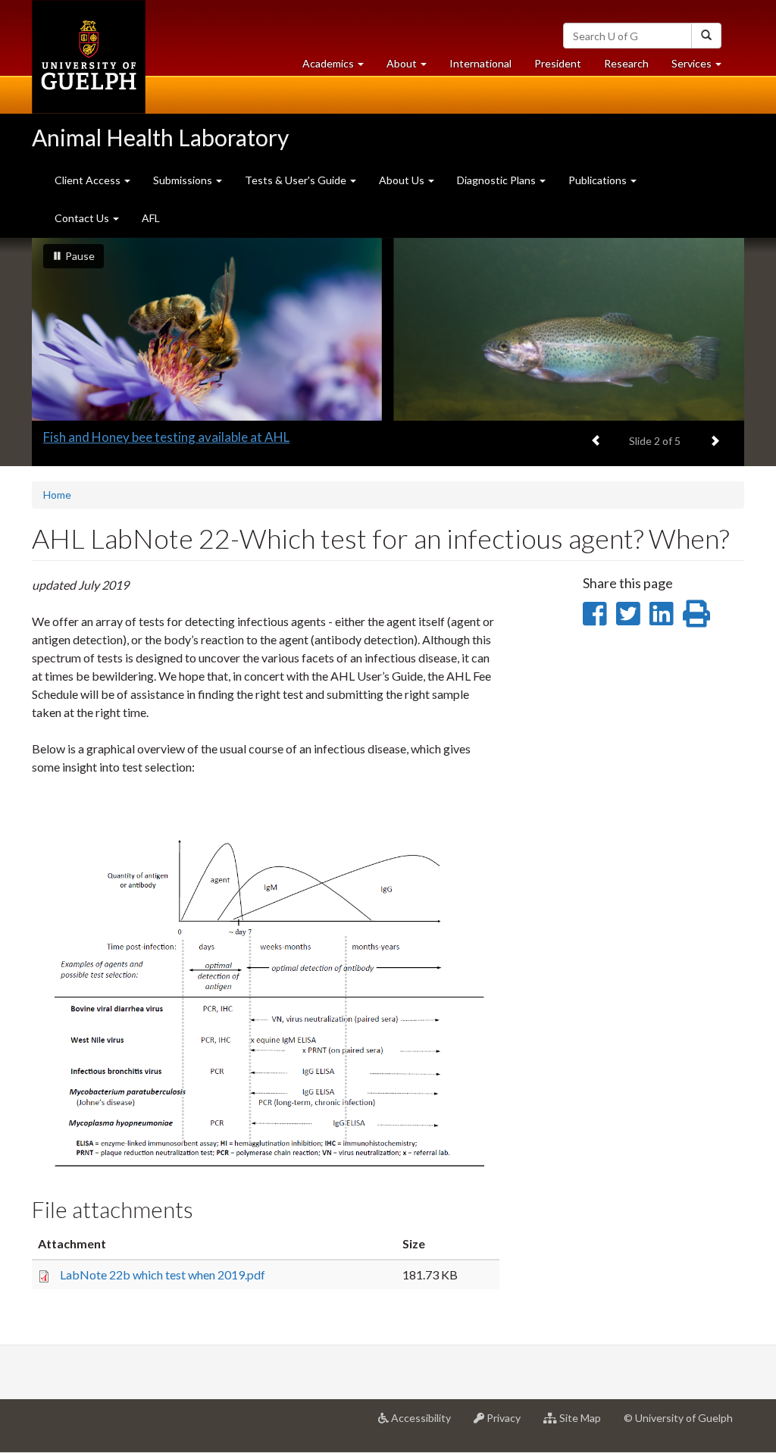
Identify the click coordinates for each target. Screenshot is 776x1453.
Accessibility (425, 1424)
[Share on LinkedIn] (661, 613)
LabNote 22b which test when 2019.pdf (162, 1274)
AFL (151, 217)
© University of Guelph (678, 1417)
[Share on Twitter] (628, 613)
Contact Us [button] (83, 217)
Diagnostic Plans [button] (497, 180)
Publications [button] (598, 180)
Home (57, 494)
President (557, 63)
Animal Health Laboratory (160, 137)
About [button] (412, 67)
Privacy (508, 1424)
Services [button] (702, 67)
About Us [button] (403, 180)
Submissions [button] (183, 180)
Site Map (584, 1424)
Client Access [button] (89, 180)
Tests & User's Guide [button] (297, 180)
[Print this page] (696, 613)
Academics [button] (338, 67)
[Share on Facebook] (594, 613)
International (480, 63)
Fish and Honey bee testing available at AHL (166, 437)
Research (632, 67)
